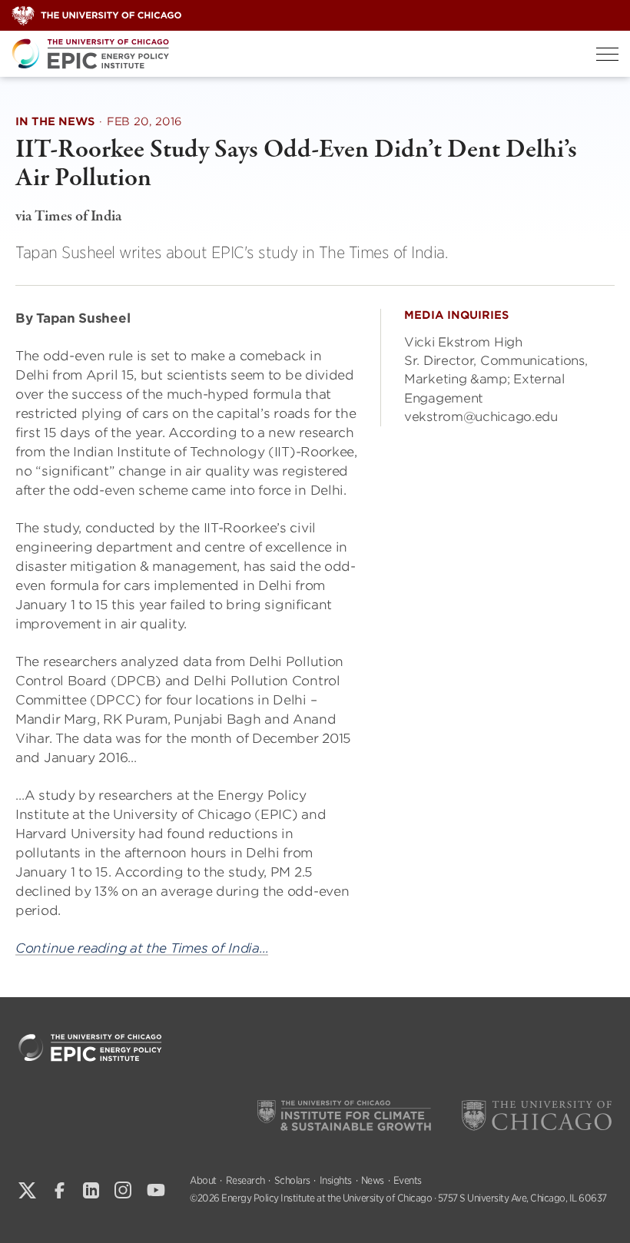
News (372, 1180)
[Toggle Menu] (607, 54)
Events (407, 1180)
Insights (336, 1180)
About (203, 1180)
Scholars (292, 1180)
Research (245, 1180)
